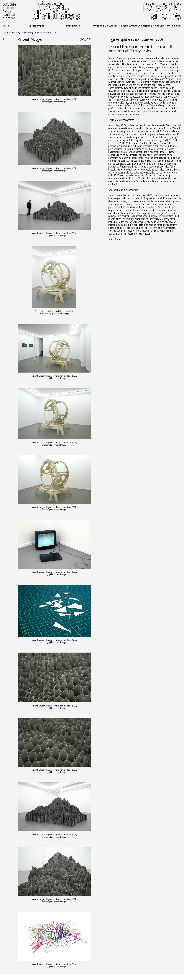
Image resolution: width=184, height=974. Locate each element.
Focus (7, 11)
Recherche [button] (73, 26)
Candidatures (12, 14)
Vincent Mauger (15, 33)
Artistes (9, 7)
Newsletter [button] (36, 26)
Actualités (10, 4)
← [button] (4, 39)
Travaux (26, 33)
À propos (9, 18)
